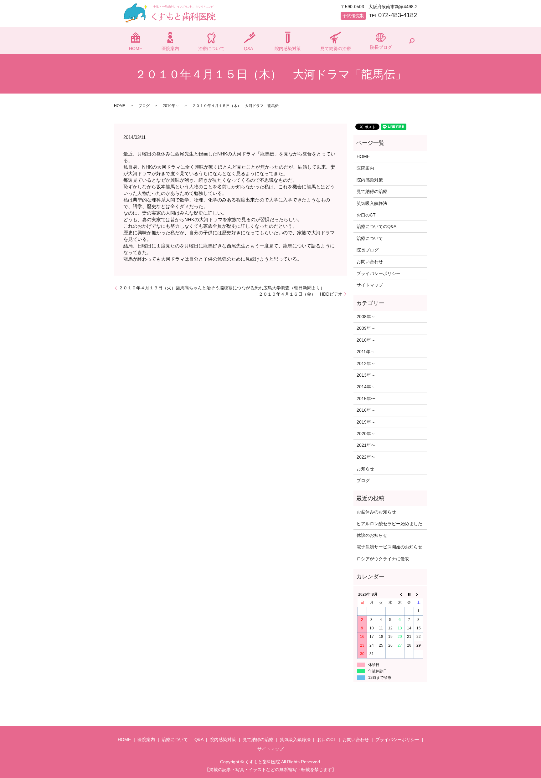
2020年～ (366, 433)
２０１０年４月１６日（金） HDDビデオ (301, 294)
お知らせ (365, 468)
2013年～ (366, 375)
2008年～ (366, 316)
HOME (135, 48)
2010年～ (171, 106)
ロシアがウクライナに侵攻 (383, 558)
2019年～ (366, 422)
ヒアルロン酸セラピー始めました (389, 523)
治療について (211, 48)
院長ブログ (381, 47)
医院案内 (170, 48)
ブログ (144, 106)
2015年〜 (366, 398)
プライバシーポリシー (378, 273)
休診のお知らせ (372, 535)
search (411, 40)
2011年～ (366, 351)
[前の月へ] (399, 594)
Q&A (248, 48)
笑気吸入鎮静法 (372, 203)
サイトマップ (370, 284)
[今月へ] (409, 594)
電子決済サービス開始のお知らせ (389, 546)
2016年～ (366, 410)
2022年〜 (366, 457)
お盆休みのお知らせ (376, 511)
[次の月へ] (418, 594)
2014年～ (366, 386)
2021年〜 (366, 445)
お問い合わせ (370, 261)
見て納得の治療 (335, 48)
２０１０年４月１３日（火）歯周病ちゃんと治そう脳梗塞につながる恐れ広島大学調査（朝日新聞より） (222, 287)
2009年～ (366, 328)
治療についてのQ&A (376, 226)
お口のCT (366, 214)
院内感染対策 (288, 48)
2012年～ (366, 363)
